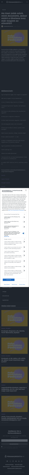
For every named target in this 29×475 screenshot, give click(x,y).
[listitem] (14, 214)
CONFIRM (8, 279)
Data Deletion (7, 284)
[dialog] (14, 237)
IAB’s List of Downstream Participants (16, 210)
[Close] (26, 190)
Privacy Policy (22, 284)
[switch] (24, 217)
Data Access (14, 284)
